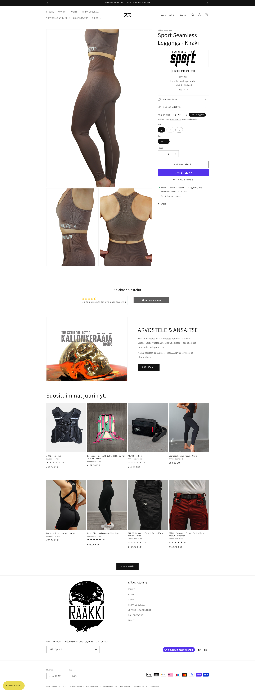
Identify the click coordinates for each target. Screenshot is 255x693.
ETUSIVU (132, 589)
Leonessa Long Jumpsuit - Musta (183, 456)
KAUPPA (132, 594)
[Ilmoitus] (207, 3)
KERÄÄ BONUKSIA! (136, 604)
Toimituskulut (175, 119)
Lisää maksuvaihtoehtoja (183, 180)
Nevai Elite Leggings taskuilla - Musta (103, 533)
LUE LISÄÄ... (148, 367)
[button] (63, 12)
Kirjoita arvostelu (151, 300)
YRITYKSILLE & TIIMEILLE (139, 610)
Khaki (163, 141)
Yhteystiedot (154, 686)
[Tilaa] (96, 649)
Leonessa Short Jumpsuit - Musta (60, 533)
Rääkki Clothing (58, 686)
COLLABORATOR (135, 615)
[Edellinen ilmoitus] (47, 3)
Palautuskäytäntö (92, 686)
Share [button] (163, 204)
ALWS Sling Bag (135, 456)
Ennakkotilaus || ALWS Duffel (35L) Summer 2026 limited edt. (106, 457)
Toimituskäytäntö (140, 686)
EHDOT (131, 620)
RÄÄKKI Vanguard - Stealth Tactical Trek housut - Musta (145, 534)
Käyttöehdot (125, 686)
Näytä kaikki (127, 566)
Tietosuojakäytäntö (109, 686)
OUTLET (131, 599)
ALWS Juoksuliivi (53, 456)
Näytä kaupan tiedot (170, 196)
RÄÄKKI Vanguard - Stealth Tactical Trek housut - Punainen (186, 534)
